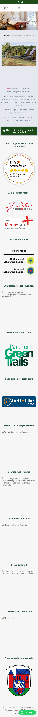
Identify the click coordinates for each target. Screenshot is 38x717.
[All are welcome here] (19, 541)
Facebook (8, 710)
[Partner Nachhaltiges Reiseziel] (19, 448)
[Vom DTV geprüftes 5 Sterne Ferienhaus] (19, 169)
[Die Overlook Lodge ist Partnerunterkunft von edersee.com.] (19, 634)
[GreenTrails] (19, 355)
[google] (22, 2)
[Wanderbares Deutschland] (19, 308)
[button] (27, 712)
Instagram (16, 710)
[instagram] (19, 2)
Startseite (6, 35)
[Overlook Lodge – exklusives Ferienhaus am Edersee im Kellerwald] (5, 8)
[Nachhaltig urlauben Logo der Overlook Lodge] (19, 494)
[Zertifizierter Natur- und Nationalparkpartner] (19, 262)
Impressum (31, 707)
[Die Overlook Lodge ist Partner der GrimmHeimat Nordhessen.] (19, 215)
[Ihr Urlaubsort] (19, 681)
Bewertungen (29, 710)
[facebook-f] (16, 2)
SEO (21, 710)
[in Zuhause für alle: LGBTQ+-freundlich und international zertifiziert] (19, 587)
